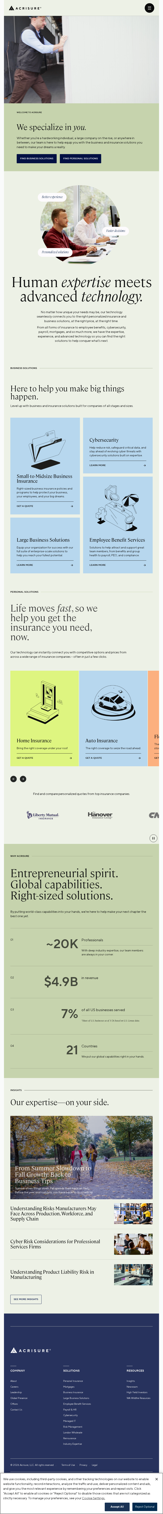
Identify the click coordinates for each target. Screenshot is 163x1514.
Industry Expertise (72, 1444)
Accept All (117, 1507)
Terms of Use (68, 1465)
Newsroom (132, 1386)
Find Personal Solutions (80, 158)
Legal (94, 1465)
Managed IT (69, 1421)
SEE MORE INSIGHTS (26, 1299)
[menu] (149, 8)
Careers (14, 1386)
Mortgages (68, 1386)
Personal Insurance (73, 1381)
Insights (131, 1381)
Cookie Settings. (93, 1498)
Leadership (16, 1392)
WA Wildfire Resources (138, 1398)
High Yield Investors (137, 1392)
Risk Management (72, 1426)
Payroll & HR (70, 1409)
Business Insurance (73, 1392)
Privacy (83, 1465)
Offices (14, 1404)
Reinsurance (69, 1438)
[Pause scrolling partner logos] (153, 838)
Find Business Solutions (36, 158)
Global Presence (18, 1398)
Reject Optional (145, 1506)
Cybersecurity (70, 1415)
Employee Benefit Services (77, 1404)
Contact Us (16, 1409)
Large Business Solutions (76, 1398)
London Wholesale (72, 1432)
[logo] (25, 8)
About (13, 1381)
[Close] (156, 1479)
